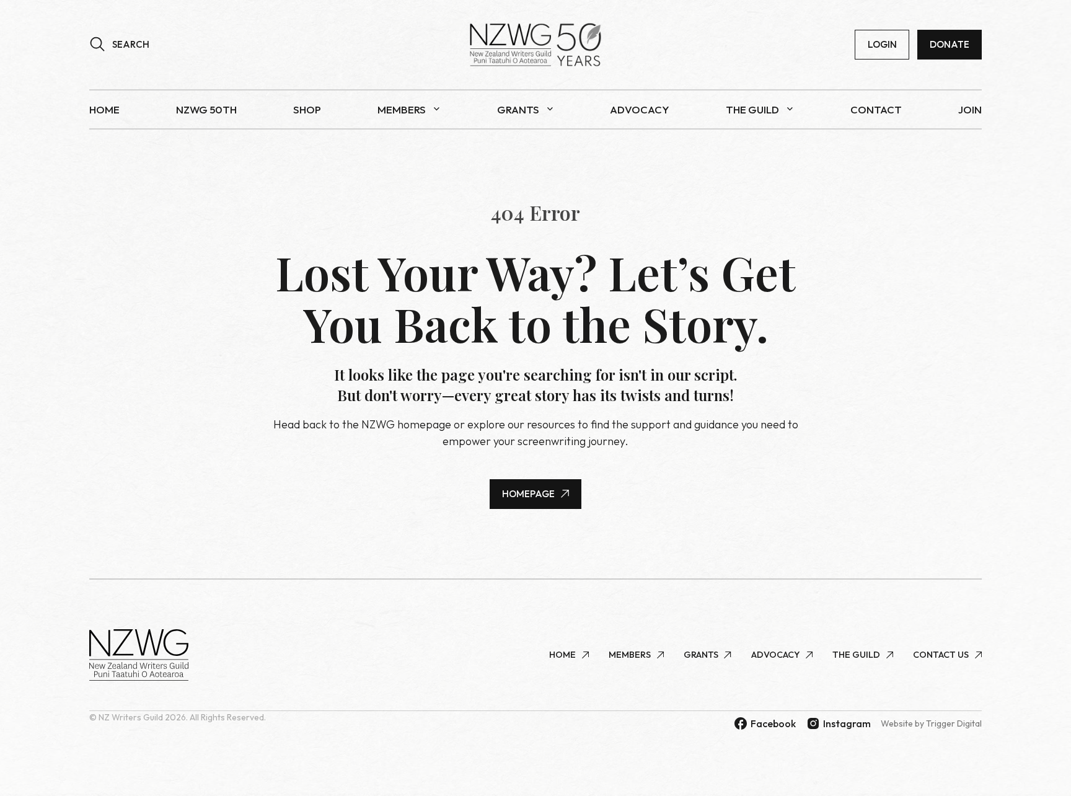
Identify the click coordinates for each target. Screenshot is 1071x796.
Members (401, 109)
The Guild (752, 109)
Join (970, 109)
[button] (119, 44)
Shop (307, 109)
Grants (518, 109)
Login (882, 44)
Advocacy (639, 109)
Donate (949, 44)
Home (104, 109)
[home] (535, 44)
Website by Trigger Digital (931, 723)
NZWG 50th (206, 109)
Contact (876, 109)
